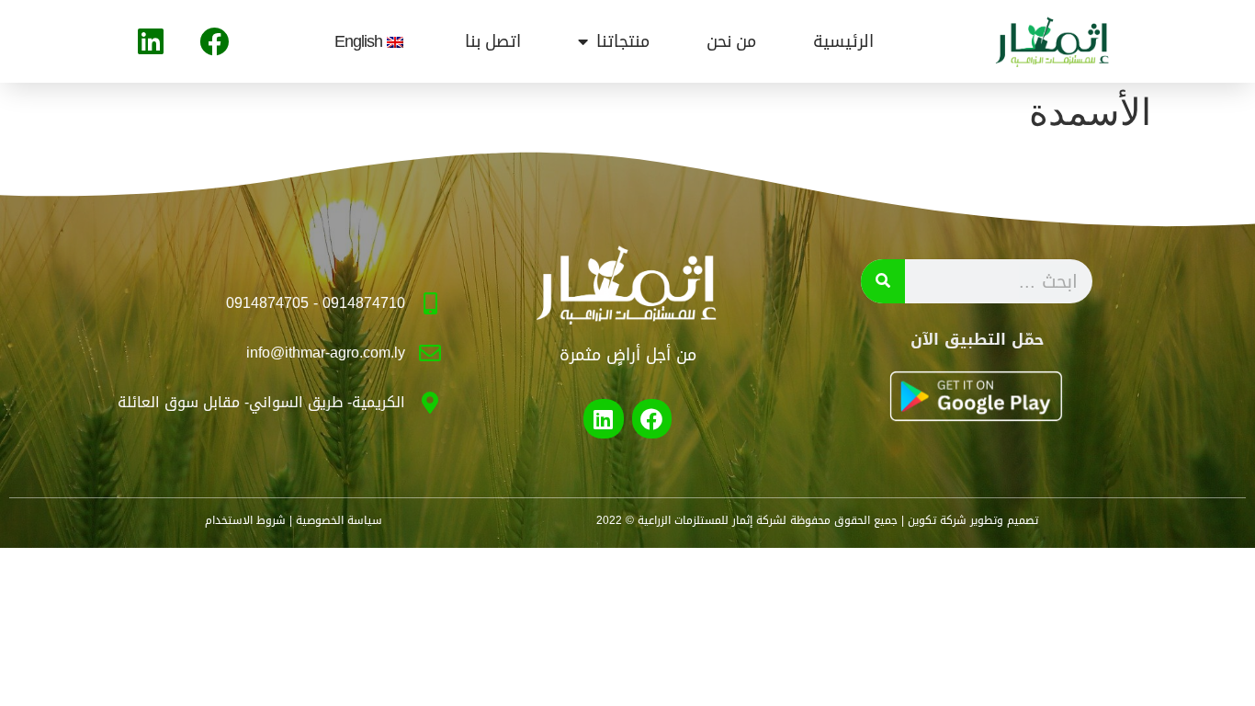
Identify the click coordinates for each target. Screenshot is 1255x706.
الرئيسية (843, 41)
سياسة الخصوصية (339, 520)
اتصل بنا (493, 41)
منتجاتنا (623, 41)
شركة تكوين (937, 520)
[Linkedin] (150, 41)
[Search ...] (883, 281)
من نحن (731, 41)
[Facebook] (214, 41)
